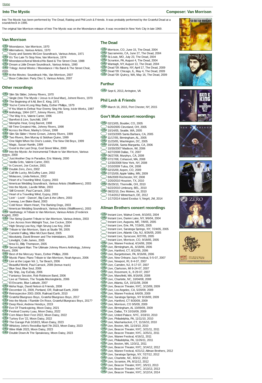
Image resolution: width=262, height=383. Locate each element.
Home (6, 4)
